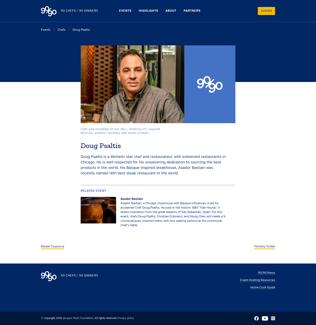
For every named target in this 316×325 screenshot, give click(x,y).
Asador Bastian (132, 199)
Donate (266, 10)
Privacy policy (126, 318)
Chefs (61, 30)
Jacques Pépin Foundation (78, 318)
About (170, 11)
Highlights (148, 11)
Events (125, 11)
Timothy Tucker (264, 246)
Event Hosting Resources (257, 280)
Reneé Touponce (52, 246)
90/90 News (266, 273)
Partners (192, 11)
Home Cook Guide (262, 287)
